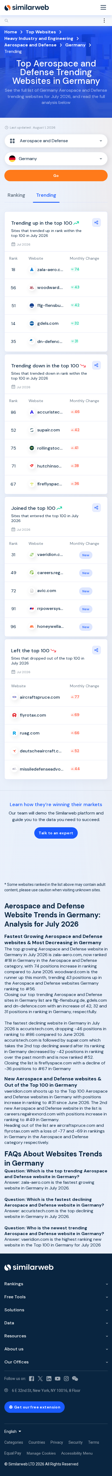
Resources (15, 1336)
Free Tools (15, 1297)
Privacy (57, 1442)
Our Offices (16, 1362)
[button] (56, 141)
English (10, 1431)
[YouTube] (57, 1378)
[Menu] (103, 7)
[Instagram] (66, 1378)
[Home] (26, 7)
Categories (13, 1442)
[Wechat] (75, 1378)
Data (9, 1323)
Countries (37, 1442)
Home (10, 32)
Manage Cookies (41, 1453)
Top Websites (41, 32)
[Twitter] (40, 1378)
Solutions (14, 1310)
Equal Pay (12, 1453)
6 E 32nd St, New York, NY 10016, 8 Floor (46, 1390)
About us (13, 1349)
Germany (75, 45)
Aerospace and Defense (30, 45)
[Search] (56, 20)
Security (76, 1442)
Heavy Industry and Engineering (38, 38)
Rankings (13, 1284)
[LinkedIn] (49, 1378)
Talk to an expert (56, 833)
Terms (93, 1442)
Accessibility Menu (77, 1453)
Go (56, 175)
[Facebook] (31, 1378)
